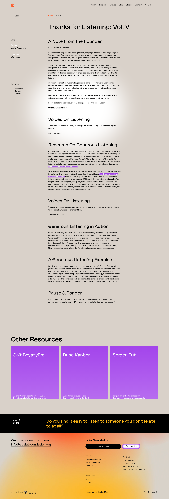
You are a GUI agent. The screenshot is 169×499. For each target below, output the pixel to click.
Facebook (19, 89)
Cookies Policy (129, 463)
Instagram (89, 492)
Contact (126, 457)
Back (17, 16)
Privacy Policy (128, 460)
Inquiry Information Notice (134, 469)
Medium (107, 492)
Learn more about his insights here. (63, 166)
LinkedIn (99, 492)
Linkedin (18, 93)
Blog (87, 479)
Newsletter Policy (130, 466)
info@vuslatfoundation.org (31, 444)
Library (88, 482)
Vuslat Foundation (93, 459)
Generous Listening (93, 462)
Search (148, 5)
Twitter (18, 91)
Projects (89, 465)
